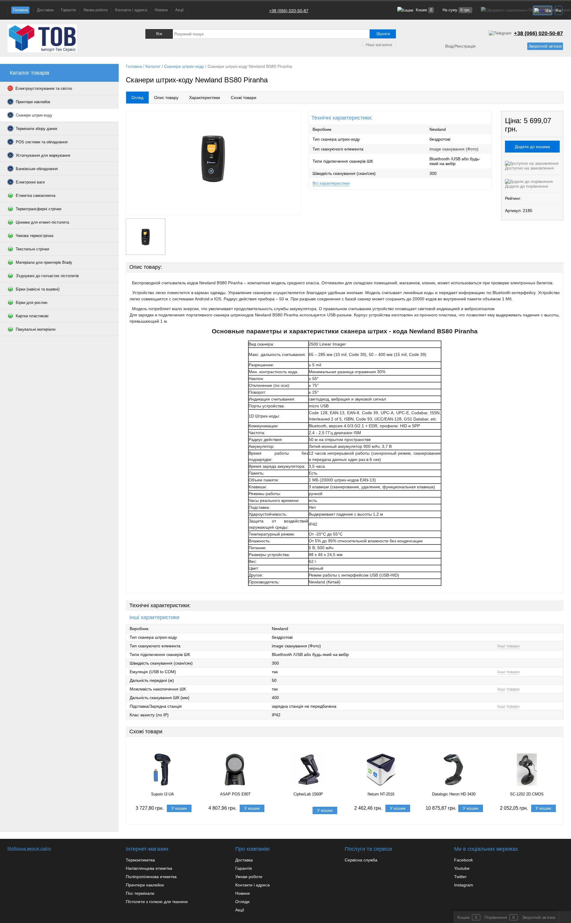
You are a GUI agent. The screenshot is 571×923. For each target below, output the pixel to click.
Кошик (423, 10)
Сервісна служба (361, 860)
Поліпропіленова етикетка (151, 876)
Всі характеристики (331, 183)
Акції (179, 10)
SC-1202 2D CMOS (527, 794)
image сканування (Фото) (454, 149)
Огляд (137, 97)
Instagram (463, 885)
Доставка (45, 10)
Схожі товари (243, 97)
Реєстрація (465, 46)
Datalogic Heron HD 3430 (454, 794)
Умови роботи (95, 10)
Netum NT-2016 (381, 794)
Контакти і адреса (131, 10)
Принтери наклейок (145, 885)
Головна (20, 10)
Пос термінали (140, 893)
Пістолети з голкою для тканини (157, 901)
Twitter (460, 876)
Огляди (242, 901)
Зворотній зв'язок (545, 46)
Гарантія (68, 10)
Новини (161, 10)
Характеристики (204, 97)
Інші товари (508, 645)
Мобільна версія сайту (29, 848)
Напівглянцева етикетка (149, 868)
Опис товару (166, 97)
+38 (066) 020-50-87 (288, 10)
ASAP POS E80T (235, 794)
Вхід (449, 46)
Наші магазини (379, 45)
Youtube (462, 868)
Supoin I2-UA (162, 794)
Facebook (463, 860)
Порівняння (495, 917)
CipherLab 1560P (308, 794)
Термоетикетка (140, 860)
